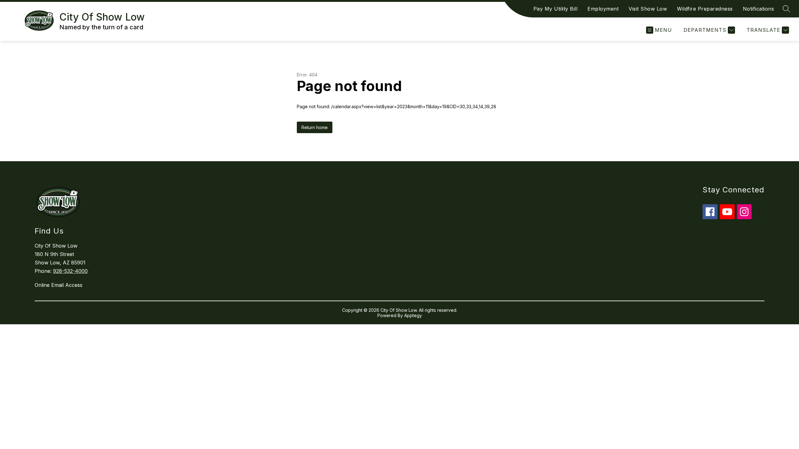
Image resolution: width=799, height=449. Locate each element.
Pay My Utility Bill (555, 9)
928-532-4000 (70, 271)
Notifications (758, 9)
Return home (314, 127)
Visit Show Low (648, 9)
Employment (603, 9)
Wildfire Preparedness (705, 9)
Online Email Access (58, 285)
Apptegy (413, 315)
